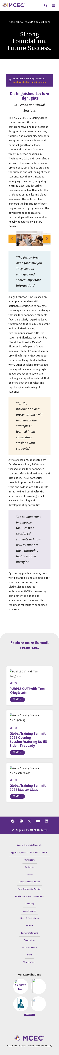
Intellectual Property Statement (29, 896)
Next (47, 238)
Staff (29, 955)
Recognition (29, 940)
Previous (12, 238)
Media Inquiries (29, 911)
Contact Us (29, 867)
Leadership (29, 903)
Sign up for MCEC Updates (31, 830)
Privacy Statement (29, 933)
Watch (17, 699)
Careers (29, 874)
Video (13, 683)
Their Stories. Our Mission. (30, 889)
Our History (29, 860)
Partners (29, 925)
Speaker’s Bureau (29, 947)
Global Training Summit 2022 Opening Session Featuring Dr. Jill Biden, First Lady (28, 740)
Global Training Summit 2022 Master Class (28, 788)
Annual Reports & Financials (29, 845)
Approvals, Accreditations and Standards (29, 852)
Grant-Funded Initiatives (29, 881)
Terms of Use (29, 962)
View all (29, 1015)
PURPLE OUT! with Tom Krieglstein (27, 691)
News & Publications (29, 918)
